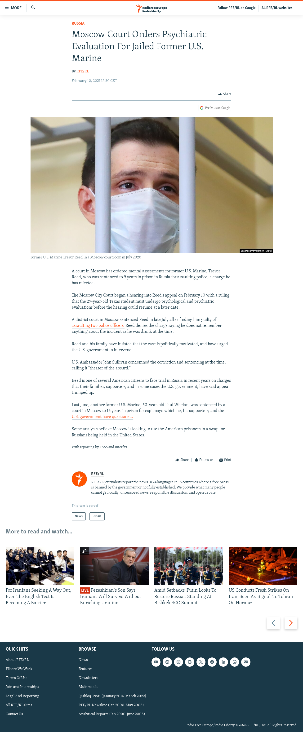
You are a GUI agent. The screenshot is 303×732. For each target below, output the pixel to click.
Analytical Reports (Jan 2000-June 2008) (112, 714)
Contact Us (14, 714)
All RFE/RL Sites (19, 705)
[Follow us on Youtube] (156, 662)
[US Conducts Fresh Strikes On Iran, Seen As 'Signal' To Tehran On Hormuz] (263, 566)
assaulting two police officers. (98, 326)
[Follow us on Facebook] (212, 662)
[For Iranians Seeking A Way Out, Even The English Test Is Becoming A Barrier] (40, 566)
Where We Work (19, 669)
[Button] (224, 94)
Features (86, 669)
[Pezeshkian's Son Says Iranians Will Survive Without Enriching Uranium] (114, 566)
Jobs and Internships (22, 687)
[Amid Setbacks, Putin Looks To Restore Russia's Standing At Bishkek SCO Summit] (188, 566)
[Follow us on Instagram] (178, 662)
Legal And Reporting (22, 696)
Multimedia (88, 687)
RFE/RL (82, 71)
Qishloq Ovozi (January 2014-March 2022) (112, 696)
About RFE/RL (17, 660)
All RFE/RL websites (277, 8)
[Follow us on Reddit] (167, 662)
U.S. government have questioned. (102, 417)
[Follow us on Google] (189, 662)
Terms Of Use (16, 678)
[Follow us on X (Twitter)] (200, 662)
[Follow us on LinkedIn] (223, 662)
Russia (78, 24)
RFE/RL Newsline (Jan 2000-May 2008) (111, 705)
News (83, 660)
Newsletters (88, 678)
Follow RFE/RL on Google (237, 8)
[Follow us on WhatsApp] (234, 662)
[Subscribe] (245, 662)
